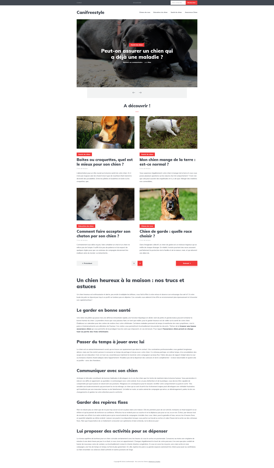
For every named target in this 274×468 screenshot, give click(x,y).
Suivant (186, 263)
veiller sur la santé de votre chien (177, 320)
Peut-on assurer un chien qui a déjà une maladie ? (137, 54)
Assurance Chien (191, 12)
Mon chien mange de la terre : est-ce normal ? (167, 161)
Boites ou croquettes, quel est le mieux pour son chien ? (105, 161)
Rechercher (192, 2)
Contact (79, 2)
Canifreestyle (90, 12)
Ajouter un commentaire (132, 62)
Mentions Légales (154, 461)
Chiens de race (144, 12)
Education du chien (160, 12)
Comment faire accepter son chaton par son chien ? (103, 233)
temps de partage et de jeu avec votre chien (133, 352)
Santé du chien (176, 12)
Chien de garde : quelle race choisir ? (166, 233)
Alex (149, 62)
